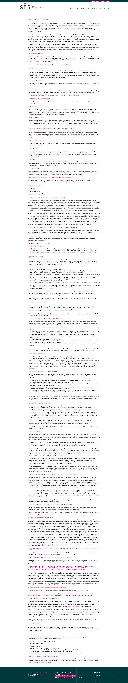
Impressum (97, 672)
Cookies (97, 676)
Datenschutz (96, 674)
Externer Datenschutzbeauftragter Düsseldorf (39, 595)
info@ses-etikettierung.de (63, 674)
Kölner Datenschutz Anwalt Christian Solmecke (79, 595)
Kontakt (106, 8)
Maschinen (91, 8)
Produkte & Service (80, 8)
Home (71, 8)
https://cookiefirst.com (73, 606)
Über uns (99, 8)
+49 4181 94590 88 (104, 1)
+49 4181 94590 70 (66, 672)
